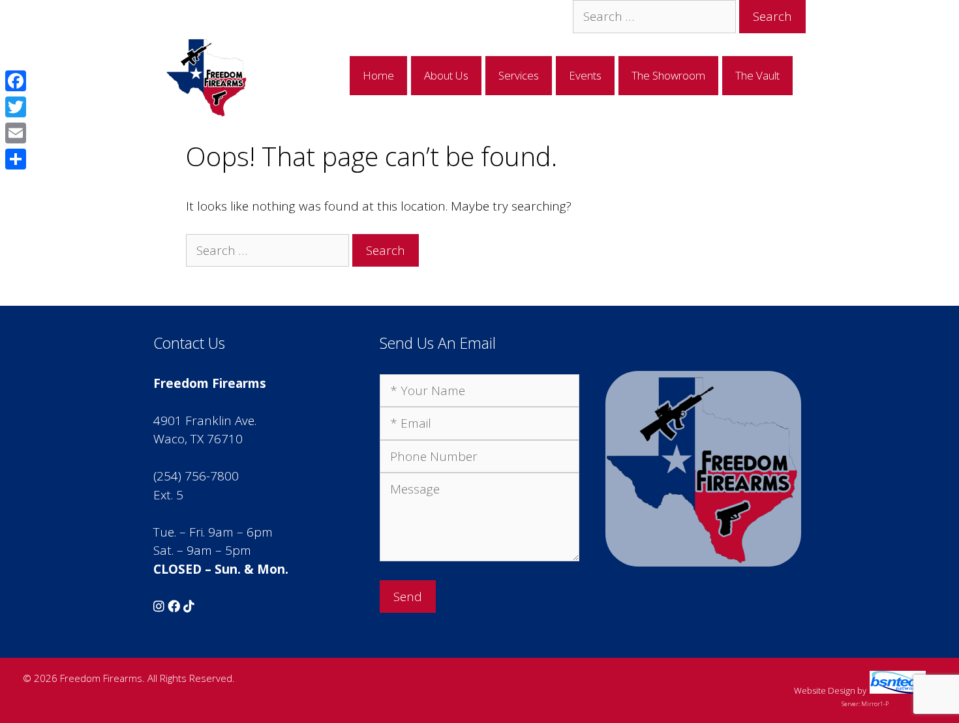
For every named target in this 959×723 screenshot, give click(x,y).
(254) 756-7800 (196, 475)
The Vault (757, 75)
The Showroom (668, 75)
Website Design (824, 690)
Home (378, 75)
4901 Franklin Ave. (204, 420)
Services (518, 75)
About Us (446, 75)
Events (585, 75)
